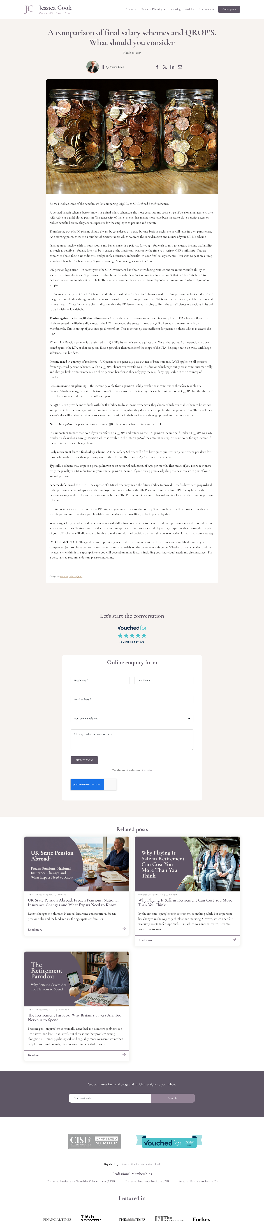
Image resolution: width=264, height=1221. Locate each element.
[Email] (180, 67)
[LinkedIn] (172, 67)
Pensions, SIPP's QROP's (71, 576)
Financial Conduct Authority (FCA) (140, 1164)
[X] (165, 67)
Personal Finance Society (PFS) (198, 1181)
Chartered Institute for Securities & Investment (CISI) (81, 1181)
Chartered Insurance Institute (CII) (146, 1181)
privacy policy (146, 770)
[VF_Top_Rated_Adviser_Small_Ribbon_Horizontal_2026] (169, 1137)
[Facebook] (157, 67)
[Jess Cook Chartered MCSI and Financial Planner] (48, 6)
